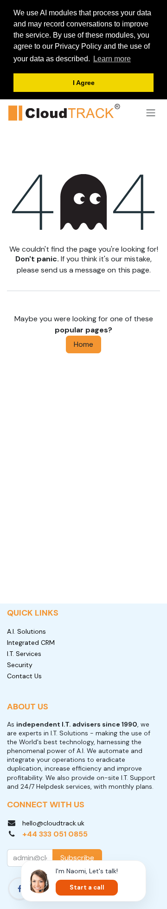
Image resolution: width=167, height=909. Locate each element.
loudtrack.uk (65, 823)
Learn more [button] (112, 59)
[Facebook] (19, 888)
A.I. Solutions (26, 631)
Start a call (87, 887)
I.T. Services (24, 653)
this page (133, 270)
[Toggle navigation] (150, 112)
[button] (77, 858)
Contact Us (24, 676)
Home (83, 344)
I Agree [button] (84, 82)
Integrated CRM (31, 642)
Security (19, 665)
